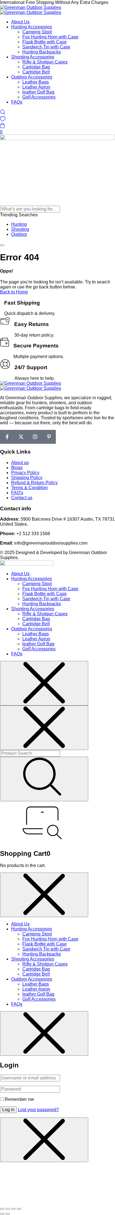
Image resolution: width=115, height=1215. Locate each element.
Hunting (19, 224)
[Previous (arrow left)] (2, 1214)
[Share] (13, 1209)
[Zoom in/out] (2, 1209)
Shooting (20, 229)
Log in (8, 1109)
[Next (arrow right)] (8, 1214)
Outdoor (19, 234)
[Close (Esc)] (19, 1209)
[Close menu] (44, 683)
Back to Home (14, 292)
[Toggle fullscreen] (8, 1209)
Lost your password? (38, 1109)
